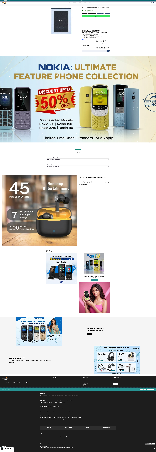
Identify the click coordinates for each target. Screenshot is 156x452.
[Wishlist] (151, 2)
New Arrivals (75, 2)
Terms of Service (85, 384)
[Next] (154, 99)
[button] (153, 2)
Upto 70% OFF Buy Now (82, 184)
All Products (69, 2)
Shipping (86, 11)
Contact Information (85, 383)
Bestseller (80, 2)
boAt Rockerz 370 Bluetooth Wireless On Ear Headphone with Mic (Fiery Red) (9, 449)
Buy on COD (95, 16)
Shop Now (11, 362)
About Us (85, 2)
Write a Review (78, 149)
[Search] (148, 2)
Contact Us (90, 2)
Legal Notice (84, 382)
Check (108, 50)
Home (64, 2)
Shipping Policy (85, 381)
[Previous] (1, 99)
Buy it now (103, 13)
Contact (54, 381)
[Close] (13, 447)
